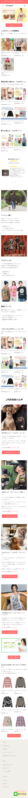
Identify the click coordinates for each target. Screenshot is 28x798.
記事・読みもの (6, 745)
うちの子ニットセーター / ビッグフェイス (20, 53)
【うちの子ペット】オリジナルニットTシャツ (7, 148)
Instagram (5, 780)
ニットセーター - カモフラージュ (7, 710)
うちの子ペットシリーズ (14, 25)
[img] (14, 161)
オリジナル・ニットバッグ (19, 101)
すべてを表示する (14, 735)
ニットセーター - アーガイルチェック (7, 691)
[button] (2, 5)
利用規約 (5, 749)
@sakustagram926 (14, 447)
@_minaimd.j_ (14, 627)
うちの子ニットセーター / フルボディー (7, 53)
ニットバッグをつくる (9, 632)
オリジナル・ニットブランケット (7, 102)
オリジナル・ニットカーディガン (7, 121)
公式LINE (5, 783)
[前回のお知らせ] (2, 1)
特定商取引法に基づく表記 (9, 755)
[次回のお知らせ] (25, 1)
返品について (6, 768)
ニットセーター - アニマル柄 (20, 709)
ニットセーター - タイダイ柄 (7, 729)
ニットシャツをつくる (9, 516)
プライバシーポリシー (8, 752)
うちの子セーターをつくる (11, 452)
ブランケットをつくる (9, 576)
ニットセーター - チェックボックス (20, 691)
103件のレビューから (14, 163)
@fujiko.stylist (13, 571)
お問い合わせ (6, 786)
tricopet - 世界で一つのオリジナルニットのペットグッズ (15, 796)
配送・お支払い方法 (7, 764)
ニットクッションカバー (19, 120)
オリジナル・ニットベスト (19, 147)
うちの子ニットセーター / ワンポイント (7, 72)
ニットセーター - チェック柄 (20, 729)
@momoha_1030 (14, 511)
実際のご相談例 (14, 657)
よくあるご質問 (6, 771)
